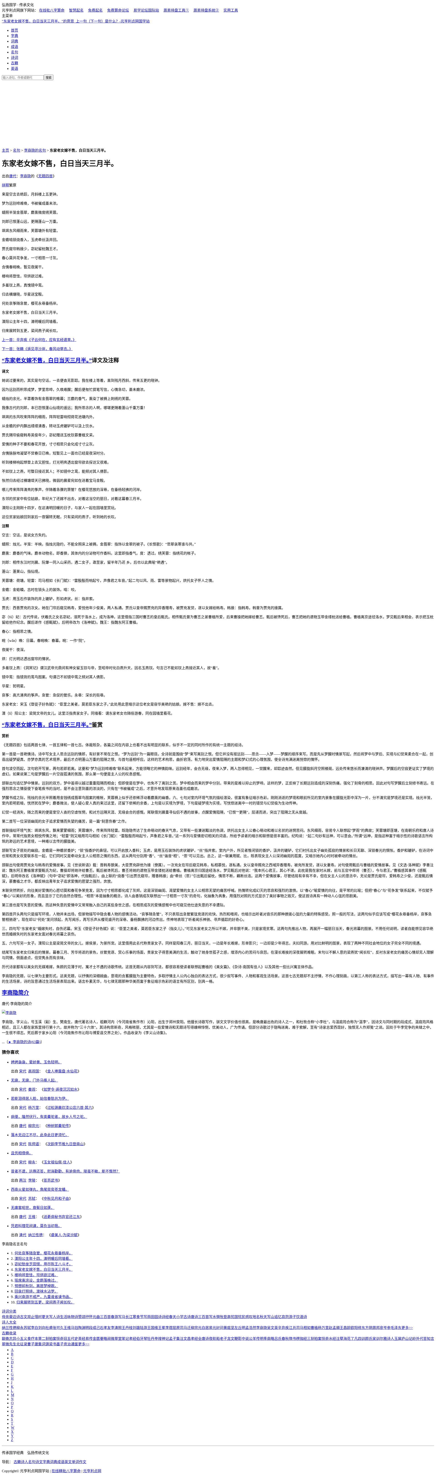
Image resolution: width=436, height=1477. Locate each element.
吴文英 (272, 1328)
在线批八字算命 (51, 10)
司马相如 (303, 1328)
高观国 (33, 1071)
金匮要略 (100, 1339)
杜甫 (49, 1328)
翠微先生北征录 (14, 1344)
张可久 (58, 1328)
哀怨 (285, 1317)
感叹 (249, 1317)
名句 (14, 52)
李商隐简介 (15, 993)
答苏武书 (51, 1180)
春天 (172, 1317)
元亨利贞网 (92, 1471)
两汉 (22, 1180)
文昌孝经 (190, 1339)
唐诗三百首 (200, 1317)
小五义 (21, 1339)
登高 (227, 1317)
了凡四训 (358, 1339)
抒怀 (89, 1317)
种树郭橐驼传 (58, 1126)
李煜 (169, 1328)
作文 (82, 1462)
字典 (14, 36)
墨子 (60, 1344)
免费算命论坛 (118, 10)
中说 (245, 1339)
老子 (223, 1339)
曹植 (314, 1328)
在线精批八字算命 (66, 1471)
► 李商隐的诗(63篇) (24, 1042)
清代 (22, 1235)
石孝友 (105, 1328)
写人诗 (54, 1317)
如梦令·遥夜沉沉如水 (60, 1089)
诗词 (14, 58)
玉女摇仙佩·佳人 (57, 1162)
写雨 (147, 1317)
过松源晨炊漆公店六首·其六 (69, 1108)
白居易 (207, 1328)
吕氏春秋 (281, 1339)
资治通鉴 (71, 1344)
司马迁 (185, 1328)
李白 (34, 1328)
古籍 (14, 63)
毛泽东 (396, 1328)
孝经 (132, 1339)
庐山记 (406, 1339)
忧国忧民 (238, 1317)
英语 (14, 68)
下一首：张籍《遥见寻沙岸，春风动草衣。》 (37, 349)
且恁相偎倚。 (22, 1153)
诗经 (165, 1317)
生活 (63, 1317)
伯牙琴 (141, 1339)
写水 (212, 1317)
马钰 (74, 1328)
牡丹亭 (152, 1339)
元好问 (218, 1328)
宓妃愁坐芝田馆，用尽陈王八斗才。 (44, 1264)
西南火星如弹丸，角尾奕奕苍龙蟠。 (40, 1189)
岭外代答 (419, 1339)
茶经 (81, 1339)
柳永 (31, 1162)
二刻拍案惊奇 (53, 1339)
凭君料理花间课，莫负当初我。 (36, 1226)
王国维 (152, 1328)
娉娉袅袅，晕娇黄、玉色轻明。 (36, 1062)
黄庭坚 (228, 1328)
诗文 (39, 1462)
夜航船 (214, 1339)
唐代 (12, 176)
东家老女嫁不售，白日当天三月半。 (44, 1269)
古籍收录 (9, 1333)
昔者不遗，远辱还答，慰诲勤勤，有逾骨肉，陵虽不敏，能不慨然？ (65, 1171)
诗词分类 (9, 1311)
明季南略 (267, 1339)
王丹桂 (127, 1328)
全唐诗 (203, 1339)
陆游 (143, 1328)
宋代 (22, 1071)
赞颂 (81, 1317)
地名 (256, 1317)
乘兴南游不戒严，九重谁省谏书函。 (44, 1297)
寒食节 (138, 1317)
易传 (89, 1339)
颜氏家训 (372, 1339)
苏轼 (31, 1199)
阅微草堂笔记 (118, 1339)
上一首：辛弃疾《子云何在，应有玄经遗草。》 (39, 340)
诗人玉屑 (394, 1339)
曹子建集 (34, 1344)
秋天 (263, 1317)
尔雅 (383, 1339)
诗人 (24, 1462)
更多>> (407, 1328)
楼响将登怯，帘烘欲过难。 (36, 1275)
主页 (5, 150)
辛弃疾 (283, 1328)
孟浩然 (250, 1328)
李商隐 (25, 176)
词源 (45, 1344)
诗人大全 (9, 1322)
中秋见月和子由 (56, 1199)
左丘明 (239, 1328)
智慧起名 (76, 10)
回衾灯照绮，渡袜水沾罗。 (36, 1291)
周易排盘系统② (206, 10)
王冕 (161, 1328)
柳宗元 (33, 1126)
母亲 (5, 1317)
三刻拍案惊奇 (318, 1339)
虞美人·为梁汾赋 (64, 1235)
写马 (121, 1317)
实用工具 (230, 10)
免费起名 (95, 10)
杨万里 (33, 1108)
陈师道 (33, 1144)
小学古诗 (183, 1317)
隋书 (292, 1339)
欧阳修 (356, 1328)
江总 (292, 1328)
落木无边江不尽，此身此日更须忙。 (40, 1135)
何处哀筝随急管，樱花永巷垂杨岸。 (44, 1253)
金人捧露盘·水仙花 (62, 1071)
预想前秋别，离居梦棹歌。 (36, 1286)
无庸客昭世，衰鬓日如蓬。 (32, 1208)
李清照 (116, 1328)
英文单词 (71, 1462)
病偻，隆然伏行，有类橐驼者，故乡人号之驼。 (49, 1117)
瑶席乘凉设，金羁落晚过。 (36, 1280)
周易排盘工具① (176, 10)
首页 (14, 30)
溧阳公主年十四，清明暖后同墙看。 (44, 1259)
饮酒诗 (301, 1317)
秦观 (31, 1089)
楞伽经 (301, 1339)
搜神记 (163, 1339)
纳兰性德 (35, 1235)
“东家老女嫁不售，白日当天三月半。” (47, 360)
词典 (14, 41)
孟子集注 (176, 1339)
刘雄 (136, 1328)
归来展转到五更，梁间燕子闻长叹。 (45, 1302)
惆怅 (219, 1317)
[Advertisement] (218, 113)
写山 (270, 1317)
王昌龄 (345, 1328)
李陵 (31, 1180)
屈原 (176, 1328)
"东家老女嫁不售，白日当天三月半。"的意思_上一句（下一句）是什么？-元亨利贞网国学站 (76, 21)
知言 (430, 1339)
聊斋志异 (9, 1339)
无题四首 (45, 176)
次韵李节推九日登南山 (65, 1144)
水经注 (334, 1339)
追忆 (278, 1317)
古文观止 (27, 1317)
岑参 (387, 1328)
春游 (114, 1317)
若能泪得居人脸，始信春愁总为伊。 (40, 1098)
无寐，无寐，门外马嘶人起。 (34, 1080)
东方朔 (367, 1328)
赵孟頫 (334, 1328)
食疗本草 (34, 1339)
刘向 (41, 1328)
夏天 (45, 1317)
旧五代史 (71, 1339)
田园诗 (156, 1317)
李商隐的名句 (35, 150)
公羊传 (254, 1339)
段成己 (94, 1328)
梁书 (52, 1344)
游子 (292, 1317)
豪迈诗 (14, 1317)
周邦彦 (377, 1328)
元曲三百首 (102, 1317)
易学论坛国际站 (146, 10)
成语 (14, 47)
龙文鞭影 (234, 1339)
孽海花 (345, 1339)
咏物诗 (72, 1317)
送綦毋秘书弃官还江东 (62, 1217)
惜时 (38, 1317)
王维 (31, 1217)
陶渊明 (83, 1328)
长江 (129, 1317)
